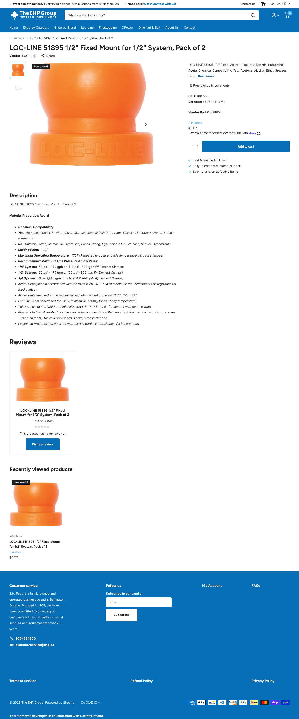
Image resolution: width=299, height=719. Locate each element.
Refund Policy (141, 681)
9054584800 (26, 638)
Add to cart (246, 146)
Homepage (16, 38)
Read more (206, 76)
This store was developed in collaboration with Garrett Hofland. (56, 716)
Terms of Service (22, 681)
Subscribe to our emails (123, 593)
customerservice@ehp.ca (35, 645)
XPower (127, 27)
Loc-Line (87, 27)
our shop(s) (223, 85)
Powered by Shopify (59, 702)
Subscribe (122, 615)
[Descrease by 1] (198, 150)
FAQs (256, 586)
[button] (146, 124)
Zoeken (253, 15)
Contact (189, 27)
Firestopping (108, 27)
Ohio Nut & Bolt (149, 27)
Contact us (248, 3)
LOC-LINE (29, 56)
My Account (212, 586)
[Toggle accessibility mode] (263, 4)
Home (13, 27)
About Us (172, 27)
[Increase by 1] (198, 142)
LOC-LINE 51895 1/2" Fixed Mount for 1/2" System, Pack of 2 (34, 544)
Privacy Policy (263, 681)
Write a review (42, 444)
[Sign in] (275, 15)
